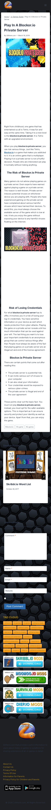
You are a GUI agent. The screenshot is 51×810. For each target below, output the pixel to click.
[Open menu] (45, 5)
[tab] (20, 505)
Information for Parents (14, 776)
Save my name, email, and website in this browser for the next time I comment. (24, 598)
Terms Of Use (9, 773)
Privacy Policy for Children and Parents (21, 779)
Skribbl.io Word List (18, 484)
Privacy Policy (9, 770)
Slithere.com (11, 35)
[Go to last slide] (7, 477)
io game (19, 427)
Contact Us (8, 767)
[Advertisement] (25, 96)
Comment (10, 535)
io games (30, 427)
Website (9, 591)
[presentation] (25, 465)
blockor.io (9, 427)
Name (8, 568)
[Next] (44, 477)
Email (8, 580)
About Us (7, 764)
